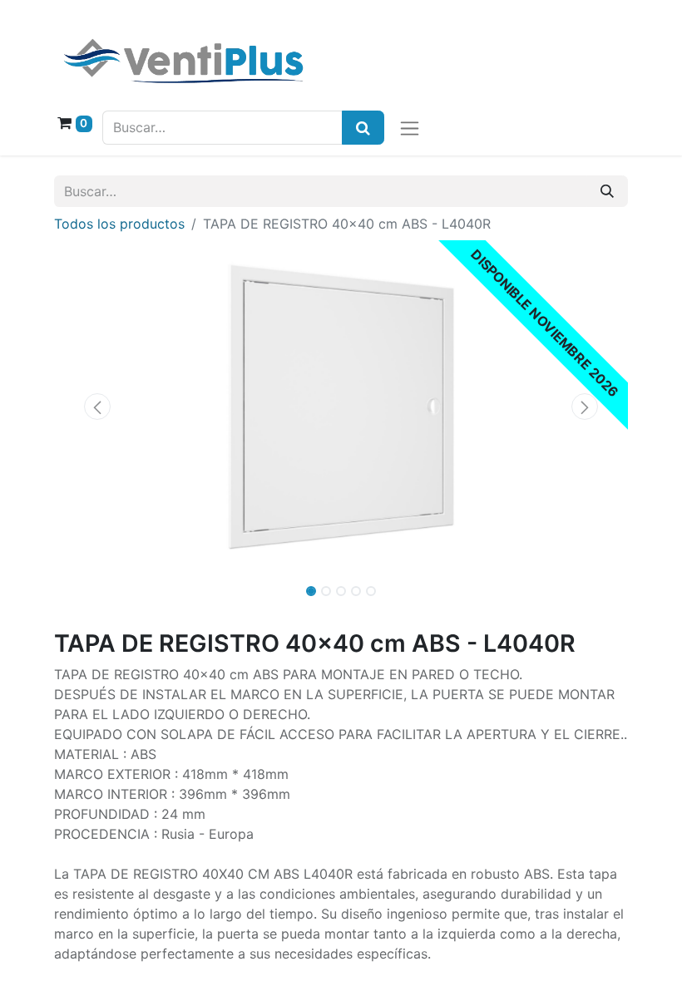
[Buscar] (607, 191)
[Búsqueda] (363, 128)
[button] (97, 406)
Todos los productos (119, 223)
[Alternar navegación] (409, 127)
